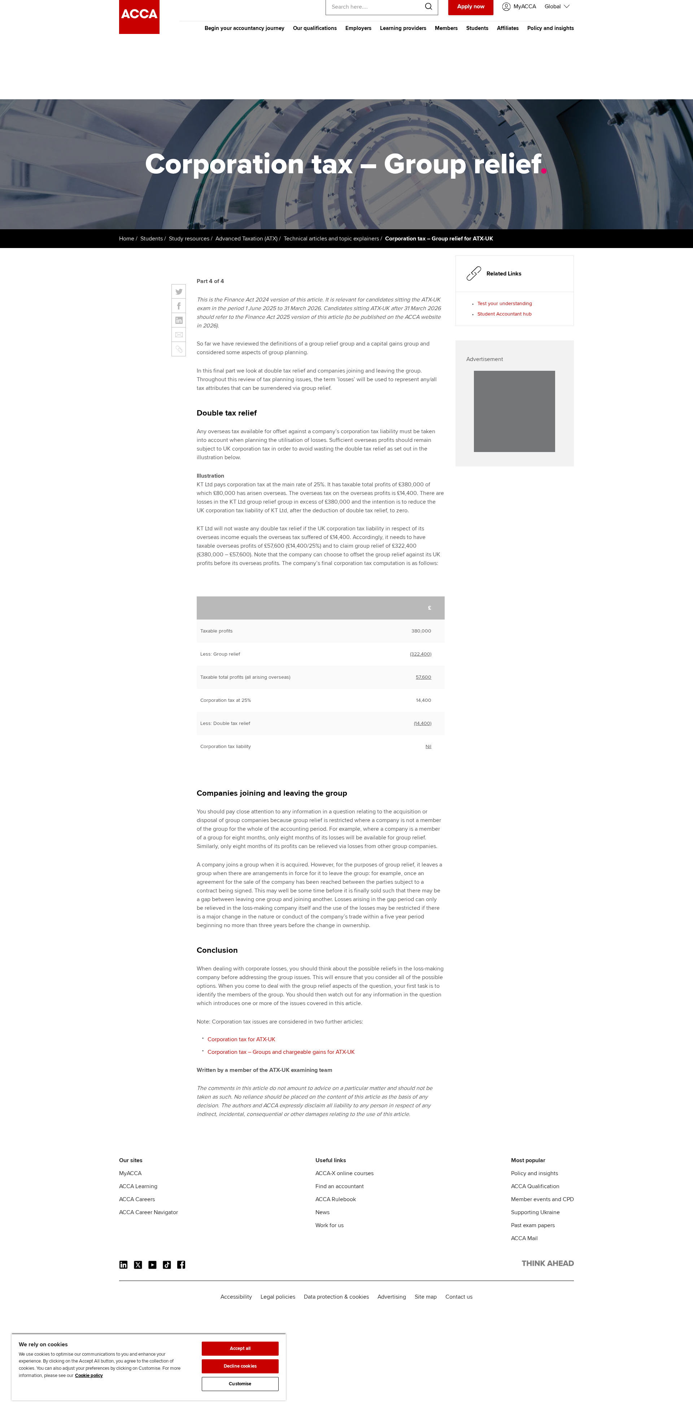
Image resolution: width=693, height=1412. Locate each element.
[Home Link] (548, 1264)
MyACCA (130, 1173)
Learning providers (403, 28)
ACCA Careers (137, 1199)
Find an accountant (339, 1186)
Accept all (240, 1348)
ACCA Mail (524, 1238)
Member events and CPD (542, 1199)
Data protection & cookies (336, 1296)
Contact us (458, 1296)
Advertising (392, 1296)
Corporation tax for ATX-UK (241, 1039)
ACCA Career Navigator (148, 1212)
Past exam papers (533, 1225)
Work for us (329, 1225)
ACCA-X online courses (344, 1173)
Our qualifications (315, 28)
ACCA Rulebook (335, 1199)
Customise (240, 1384)
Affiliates (508, 28)
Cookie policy (89, 1375)
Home (126, 238)
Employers (358, 28)
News (322, 1212)
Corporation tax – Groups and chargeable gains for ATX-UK (281, 1052)
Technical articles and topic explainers (331, 238)
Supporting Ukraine (535, 1212)
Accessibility (236, 1296)
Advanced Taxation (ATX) (246, 238)
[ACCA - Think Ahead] (139, 32)
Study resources (189, 238)
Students (477, 28)
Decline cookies (240, 1366)
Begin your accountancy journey (244, 28)
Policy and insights (550, 28)
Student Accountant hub (505, 314)
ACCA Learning (138, 1186)
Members (446, 28)
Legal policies (278, 1296)
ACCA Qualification (535, 1186)
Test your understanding (505, 303)
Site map (426, 1296)
